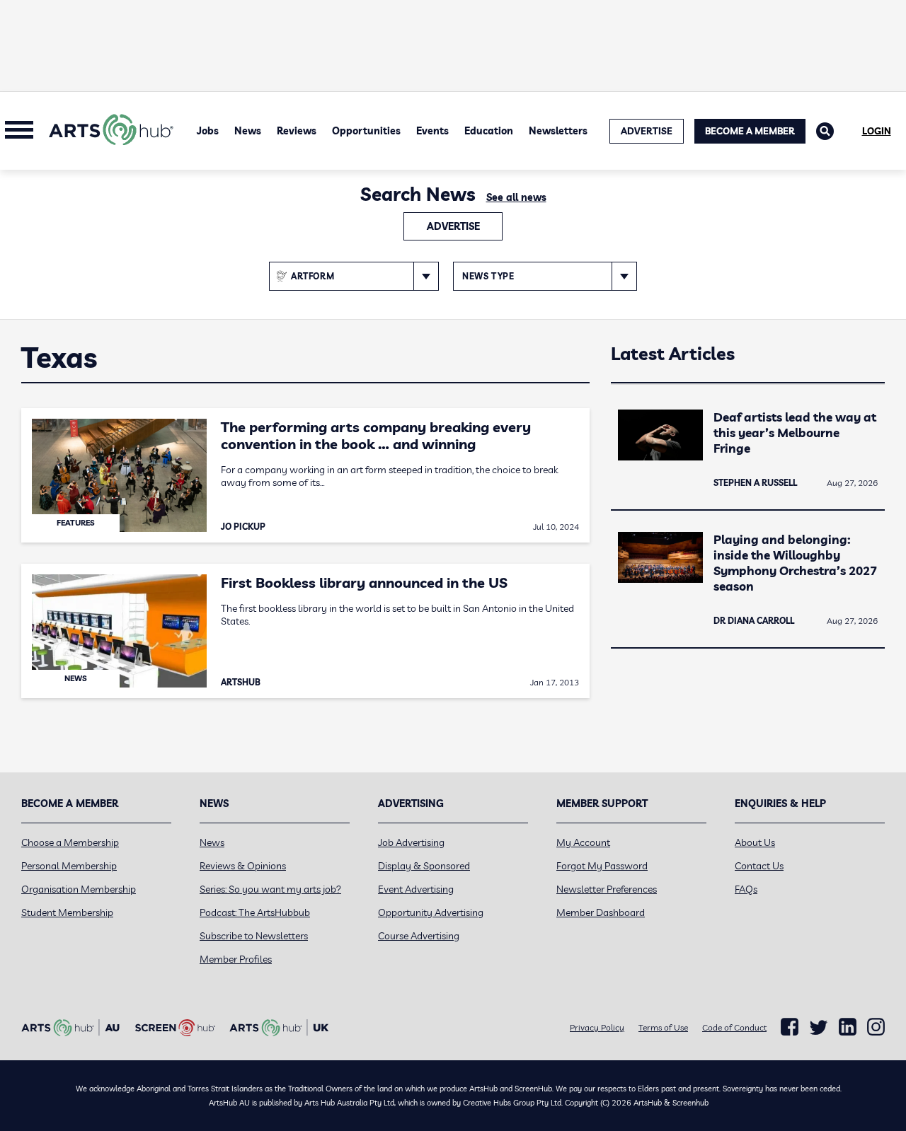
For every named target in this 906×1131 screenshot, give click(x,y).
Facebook (789, 1027)
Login (876, 131)
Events (432, 130)
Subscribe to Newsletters (254, 935)
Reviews (296, 130)
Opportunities (366, 130)
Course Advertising (418, 935)
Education (488, 130)
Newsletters (558, 130)
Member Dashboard (600, 912)
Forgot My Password (602, 865)
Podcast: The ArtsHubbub (255, 912)
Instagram (876, 1027)
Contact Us (759, 865)
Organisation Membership (78, 889)
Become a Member (750, 131)
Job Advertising (411, 842)
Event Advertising (416, 889)
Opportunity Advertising (430, 912)
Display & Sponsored (424, 865)
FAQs (746, 889)
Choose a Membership (70, 842)
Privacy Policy (597, 1027)
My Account (583, 842)
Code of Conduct (734, 1027)
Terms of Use (663, 1027)
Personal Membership (69, 865)
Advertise (453, 226)
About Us (755, 842)
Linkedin (847, 1027)
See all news (516, 197)
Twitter (818, 1027)
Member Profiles (236, 959)
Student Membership (67, 912)
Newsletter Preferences (606, 889)
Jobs (208, 130)
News (247, 130)
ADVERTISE (646, 131)
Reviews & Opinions (243, 865)
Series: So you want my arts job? (270, 889)
